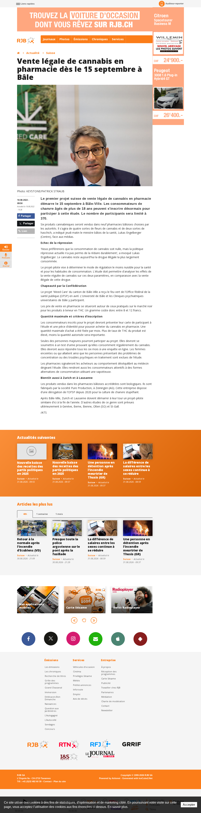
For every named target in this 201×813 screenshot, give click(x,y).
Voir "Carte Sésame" (38, 599)
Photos (64, 39)
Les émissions (52, 667)
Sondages (50, 724)
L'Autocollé (50, 720)
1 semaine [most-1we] (42, 513)
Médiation (106, 696)
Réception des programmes (108, 672)
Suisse (50, 53)
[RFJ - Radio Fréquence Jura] (100, 744)
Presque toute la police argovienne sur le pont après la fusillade (66, 546)
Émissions (81, 39)
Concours (50, 729)
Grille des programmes (51, 681)
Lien (24, 231)
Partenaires (107, 692)
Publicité (106, 683)
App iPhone (118, 639)
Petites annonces (82, 685)
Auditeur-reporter (174, 3)
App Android (140, 639)
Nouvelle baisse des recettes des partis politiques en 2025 (30, 468)
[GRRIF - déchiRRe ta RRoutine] (131, 744)
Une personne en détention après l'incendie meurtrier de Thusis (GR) (101, 469)
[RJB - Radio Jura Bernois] (37, 744)
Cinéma (77, 671)
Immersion (50, 692)
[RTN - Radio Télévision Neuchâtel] (68, 744)
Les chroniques (53, 671)
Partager (25, 215)
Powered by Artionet (109, 778)
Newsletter (107, 710)
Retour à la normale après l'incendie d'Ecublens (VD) (29, 544)
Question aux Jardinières (52, 709)
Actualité (32, 53)
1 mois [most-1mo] (59, 513)
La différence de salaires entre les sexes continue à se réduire (136, 468)
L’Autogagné (51, 715)
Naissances (50, 704)
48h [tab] (25, 513)
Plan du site (60, 781)
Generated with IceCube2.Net (137, 778)
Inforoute (78, 689)
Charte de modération (113, 701)
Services (118, 39)
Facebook (28, 639)
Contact (105, 706)
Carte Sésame (108, 678)
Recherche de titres (55, 676)
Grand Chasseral (53, 687)
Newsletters (95, 639)
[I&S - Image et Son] (68, 757)
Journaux (49, 39)
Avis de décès (80, 698)
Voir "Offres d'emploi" (133, 599)
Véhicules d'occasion (84, 667)
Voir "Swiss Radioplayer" (86, 599)
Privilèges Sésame (82, 676)
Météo (76, 680)
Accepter (189, 804)
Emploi (76, 694)
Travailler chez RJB (110, 687)
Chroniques (100, 39)
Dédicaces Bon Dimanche (52, 698)
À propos (106, 667)
